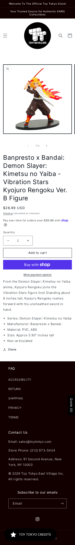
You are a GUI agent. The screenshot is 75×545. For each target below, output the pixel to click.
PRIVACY (14, 407)
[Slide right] (46, 145)
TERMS (13, 417)
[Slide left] (28, 145)
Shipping (8, 213)
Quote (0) (71, 405)
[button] (5, 35)
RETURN (14, 389)
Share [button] (12, 349)
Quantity (9, 232)
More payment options (38, 274)
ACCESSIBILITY (19, 379)
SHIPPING (15, 398)
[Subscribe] (61, 503)
